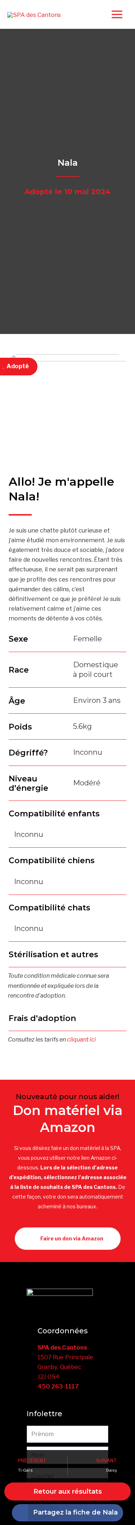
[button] (67, 1512)
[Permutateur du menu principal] (117, 15)
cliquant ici (81, 1039)
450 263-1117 (58, 1386)
